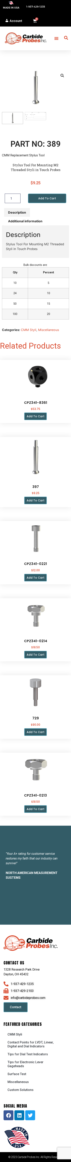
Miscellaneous (48, 330)
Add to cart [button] (35, 416)
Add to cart (47, 198)
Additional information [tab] (25, 221)
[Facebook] (8, 1115)
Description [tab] (17, 212)
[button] (56, 38)
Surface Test (16, 1074)
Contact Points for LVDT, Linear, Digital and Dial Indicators (30, 1044)
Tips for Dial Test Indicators (27, 1054)
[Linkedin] (19, 1115)
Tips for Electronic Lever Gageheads (25, 1064)
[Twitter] (30, 1115)
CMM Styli (28, 330)
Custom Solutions (20, 1090)
